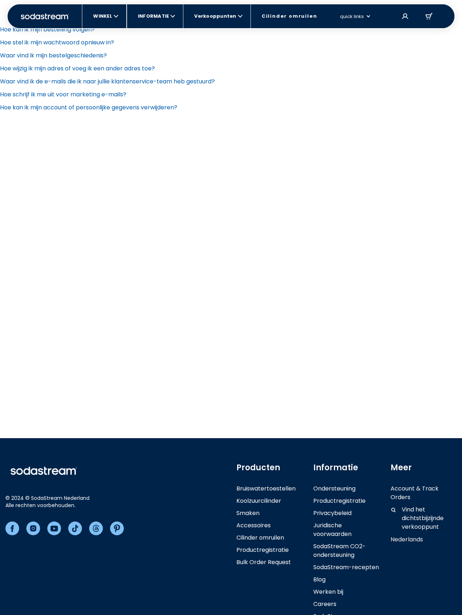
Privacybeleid (332, 513)
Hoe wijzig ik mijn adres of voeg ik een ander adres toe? (77, 68)
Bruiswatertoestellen (266, 488)
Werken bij (328, 592)
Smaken (248, 513)
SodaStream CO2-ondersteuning (339, 550)
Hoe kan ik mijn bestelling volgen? (47, 29)
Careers (324, 604)
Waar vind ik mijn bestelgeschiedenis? (53, 55)
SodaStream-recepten (346, 567)
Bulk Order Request (263, 562)
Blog (319, 579)
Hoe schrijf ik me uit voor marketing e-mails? (63, 94)
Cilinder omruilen (260, 537)
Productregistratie (262, 550)
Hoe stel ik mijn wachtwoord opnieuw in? (57, 42)
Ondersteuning (334, 488)
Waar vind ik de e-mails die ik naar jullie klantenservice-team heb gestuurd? (107, 81)
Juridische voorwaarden (332, 529)
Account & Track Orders (415, 492)
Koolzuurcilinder (258, 501)
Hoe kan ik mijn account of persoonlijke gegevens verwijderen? (88, 107)
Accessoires (253, 525)
